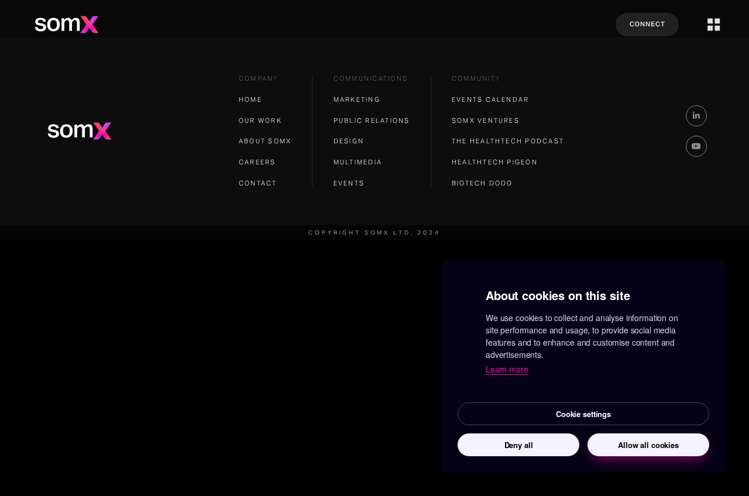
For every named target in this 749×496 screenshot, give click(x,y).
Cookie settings (583, 413)
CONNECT (647, 25)
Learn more (507, 369)
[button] (714, 24)
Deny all (518, 444)
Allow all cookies (648, 444)
